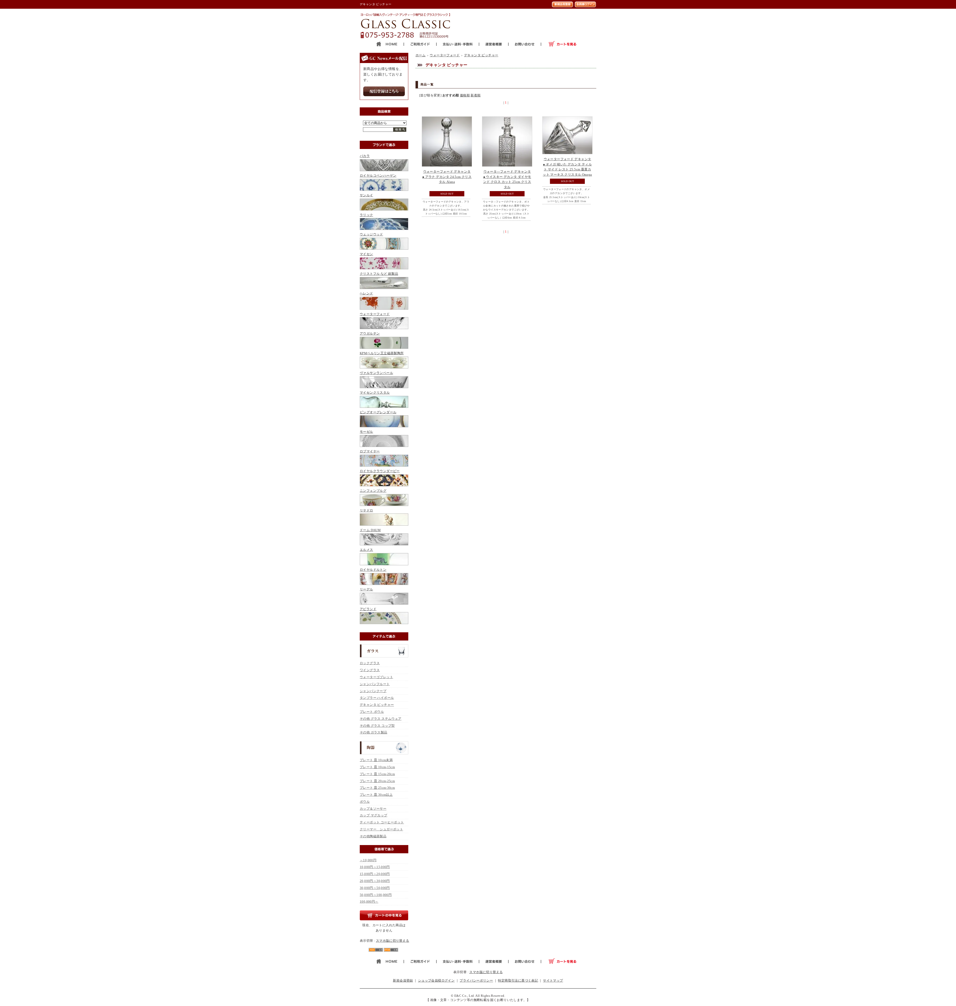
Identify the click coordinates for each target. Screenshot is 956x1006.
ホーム (420, 55)
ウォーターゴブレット (376, 677)
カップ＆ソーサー (373, 808)
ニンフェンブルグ (373, 491)
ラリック (366, 215)
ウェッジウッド (371, 234)
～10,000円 (368, 860)
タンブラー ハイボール (377, 698)
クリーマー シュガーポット (381, 829)
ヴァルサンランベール (376, 373)
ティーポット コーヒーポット (382, 822)
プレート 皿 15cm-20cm (377, 774)
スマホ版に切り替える (392, 940)
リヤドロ (366, 510)
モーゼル (366, 431)
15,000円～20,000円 (375, 874)
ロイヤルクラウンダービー (380, 471)
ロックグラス (370, 663)
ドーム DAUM (370, 530)
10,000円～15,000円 (375, 867)
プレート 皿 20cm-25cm (377, 781)
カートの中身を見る (384, 915)
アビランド (368, 609)
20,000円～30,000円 (375, 881)
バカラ (365, 156)
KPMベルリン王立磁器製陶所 (382, 353)
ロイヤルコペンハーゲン (378, 175)
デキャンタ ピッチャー (377, 705)
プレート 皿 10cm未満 (376, 760)
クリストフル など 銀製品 (379, 274)
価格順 (465, 95)
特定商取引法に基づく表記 (518, 980)
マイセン (366, 254)
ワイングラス (370, 670)
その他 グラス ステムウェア (380, 718)
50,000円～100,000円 (376, 895)
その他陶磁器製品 (373, 836)
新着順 (475, 95)
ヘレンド (366, 293)
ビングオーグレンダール (378, 412)
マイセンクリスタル (375, 392)
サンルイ (366, 195)
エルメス (366, 550)
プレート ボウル (372, 712)
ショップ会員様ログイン (436, 980)
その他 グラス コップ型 (377, 725)
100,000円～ (369, 901)
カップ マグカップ (373, 815)
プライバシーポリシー (476, 980)
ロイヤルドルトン (373, 570)
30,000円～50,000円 (375, 888)
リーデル (366, 589)
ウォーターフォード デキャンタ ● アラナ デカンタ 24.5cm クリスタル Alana (447, 177)
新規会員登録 (403, 980)
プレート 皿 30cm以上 (376, 794)
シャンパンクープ (373, 691)
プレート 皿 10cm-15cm (377, 767)
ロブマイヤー (370, 451)
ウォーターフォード (375, 314)
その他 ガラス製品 (373, 732)
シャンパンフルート (375, 684)
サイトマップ (553, 980)
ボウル (365, 801)
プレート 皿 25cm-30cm (377, 788)
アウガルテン (370, 333)
